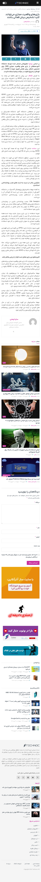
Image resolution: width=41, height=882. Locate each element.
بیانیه (31, 64)
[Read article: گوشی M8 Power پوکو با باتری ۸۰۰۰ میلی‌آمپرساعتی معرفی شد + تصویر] (36, 678)
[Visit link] (20, 583)
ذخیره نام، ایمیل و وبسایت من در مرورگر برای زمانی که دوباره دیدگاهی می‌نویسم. (19, 556)
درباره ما (8, 864)
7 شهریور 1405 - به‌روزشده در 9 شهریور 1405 (20, 396)
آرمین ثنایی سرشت (32, 481)
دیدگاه (37, 502)
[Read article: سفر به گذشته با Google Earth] (36, 720)
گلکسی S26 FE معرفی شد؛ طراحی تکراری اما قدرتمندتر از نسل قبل (17, 727)
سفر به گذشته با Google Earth (20, 719)
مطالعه (34, 149)
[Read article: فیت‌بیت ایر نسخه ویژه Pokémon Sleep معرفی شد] (20, 467)
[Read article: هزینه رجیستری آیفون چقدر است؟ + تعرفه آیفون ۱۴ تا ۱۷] (36, 703)
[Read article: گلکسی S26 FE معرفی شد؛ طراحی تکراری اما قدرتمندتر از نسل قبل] (36, 728)
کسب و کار (34, 845)
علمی (4, 363)
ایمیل (37, 537)
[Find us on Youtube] (33, 777)
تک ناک (38, 9)
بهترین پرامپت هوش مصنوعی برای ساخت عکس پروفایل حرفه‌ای (17, 711)
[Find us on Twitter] (38, 777)
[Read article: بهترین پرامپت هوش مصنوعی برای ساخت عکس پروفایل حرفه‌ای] (36, 712)
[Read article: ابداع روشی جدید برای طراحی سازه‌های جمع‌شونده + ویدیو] (20, 409)
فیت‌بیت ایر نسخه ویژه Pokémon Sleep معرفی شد (23, 479)
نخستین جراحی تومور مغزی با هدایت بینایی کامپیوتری (21, 394)
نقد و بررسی (34, 832)
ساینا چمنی (27, 21)
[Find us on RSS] (18, 777)
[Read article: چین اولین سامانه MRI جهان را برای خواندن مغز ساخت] (36, 814)
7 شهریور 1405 (29, 454)
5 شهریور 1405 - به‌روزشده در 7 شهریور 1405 (17, 481)
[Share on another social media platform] (6, 59)
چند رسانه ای (34, 855)
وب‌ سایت (37, 546)
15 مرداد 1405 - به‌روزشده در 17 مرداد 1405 (20, 680)
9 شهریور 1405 (26, 369)
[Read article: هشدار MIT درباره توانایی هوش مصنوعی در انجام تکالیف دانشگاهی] (36, 805)
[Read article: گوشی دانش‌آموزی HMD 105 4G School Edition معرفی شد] (36, 694)
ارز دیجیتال (34, 839)
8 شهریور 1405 (26, 705)
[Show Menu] (38, 3)
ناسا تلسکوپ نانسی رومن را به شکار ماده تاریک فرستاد (21, 367)
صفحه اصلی (36, 864)
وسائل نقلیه (34, 849)
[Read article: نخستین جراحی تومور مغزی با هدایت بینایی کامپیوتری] (20, 382)
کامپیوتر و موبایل (32, 829)
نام (38, 528)
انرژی (4, 446)
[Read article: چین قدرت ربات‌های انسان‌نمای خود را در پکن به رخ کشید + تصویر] (36, 797)
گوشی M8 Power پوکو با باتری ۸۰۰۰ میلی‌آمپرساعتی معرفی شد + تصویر (19, 677)
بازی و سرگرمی (33, 852)
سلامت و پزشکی (6, 390)
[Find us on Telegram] (28, 777)
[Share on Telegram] (25, 59)
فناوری (36, 826)
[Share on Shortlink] (35, 59)
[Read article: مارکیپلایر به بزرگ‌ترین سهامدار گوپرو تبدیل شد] (36, 789)
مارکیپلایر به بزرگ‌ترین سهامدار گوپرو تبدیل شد (16, 787)
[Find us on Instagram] (23, 777)
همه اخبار (27, 864)
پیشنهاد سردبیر (31, 9)
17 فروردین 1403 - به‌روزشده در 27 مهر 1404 (20, 721)
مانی (35, 454)
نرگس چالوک (33, 369)
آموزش (36, 835)
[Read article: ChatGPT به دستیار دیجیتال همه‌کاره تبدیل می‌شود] (36, 669)
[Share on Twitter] (15, 59)
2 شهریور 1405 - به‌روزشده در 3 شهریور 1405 (20, 671)
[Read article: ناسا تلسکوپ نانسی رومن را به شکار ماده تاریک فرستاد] (20, 355)
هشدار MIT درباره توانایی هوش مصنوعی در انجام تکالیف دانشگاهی (17, 805)
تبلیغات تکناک (17, 864)
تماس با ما (37, 866)
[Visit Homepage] (22, 3)
